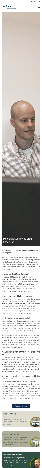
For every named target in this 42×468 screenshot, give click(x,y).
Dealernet (33, 1)
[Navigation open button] (39, 7)
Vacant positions (21, 406)
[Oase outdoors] (9, 6)
